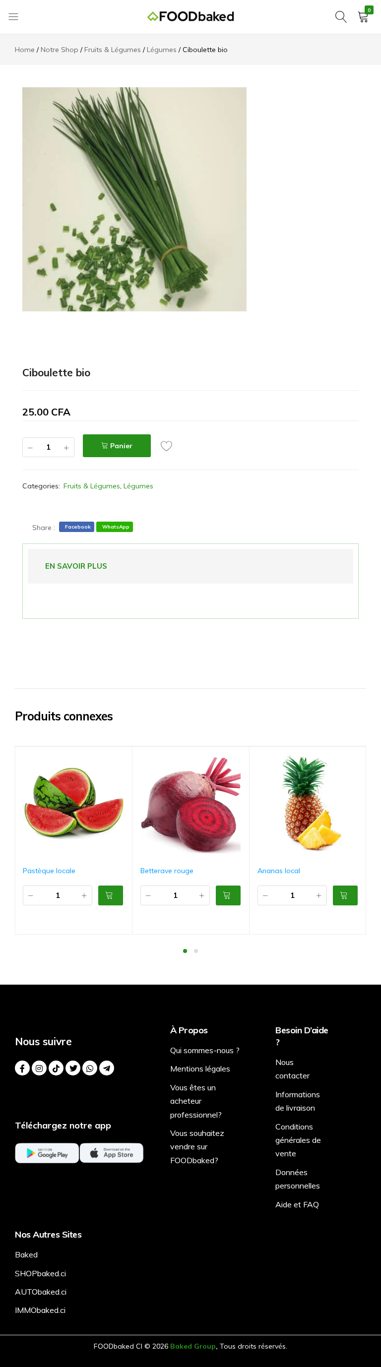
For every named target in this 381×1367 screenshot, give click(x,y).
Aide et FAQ (297, 1204)
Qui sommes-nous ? (205, 1050)
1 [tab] (185, 951)
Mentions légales (200, 1068)
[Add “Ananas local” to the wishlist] (359, 762)
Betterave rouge (166, 870)
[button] (110, 895)
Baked (26, 1254)
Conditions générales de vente (298, 1140)
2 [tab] (196, 951)
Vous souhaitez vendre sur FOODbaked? (197, 1146)
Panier (121, 445)
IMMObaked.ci (40, 1310)
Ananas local (278, 870)
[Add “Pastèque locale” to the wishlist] (125, 762)
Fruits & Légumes (92, 485)
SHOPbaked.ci (40, 1273)
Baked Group (193, 1346)
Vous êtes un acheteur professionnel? (196, 1101)
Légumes (138, 485)
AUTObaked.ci (40, 1292)
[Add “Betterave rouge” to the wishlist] (242, 762)
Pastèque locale (49, 870)
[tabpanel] (73, 840)
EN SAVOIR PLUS (76, 566)
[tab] (76, 566)
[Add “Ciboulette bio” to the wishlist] (169, 445)
